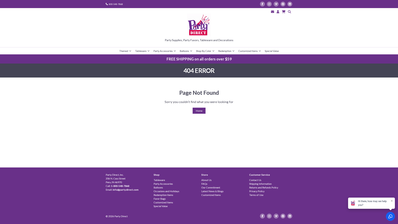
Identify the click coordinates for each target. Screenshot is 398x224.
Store (204, 174)
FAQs (204, 183)
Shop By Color (203, 50)
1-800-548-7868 (120, 185)
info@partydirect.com (126, 189)
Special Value (272, 50)
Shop (157, 174)
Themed (123, 50)
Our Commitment (210, 187)
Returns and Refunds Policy (263, 187)
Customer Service (259, 174)
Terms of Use (256, 194)
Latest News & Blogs (212, 191)
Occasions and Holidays (166, 191)
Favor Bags (160, 198)
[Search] (289, 11)
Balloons (184, 50)
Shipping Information (260, 183)
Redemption (224, 50)
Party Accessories (163, 50)
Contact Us (255, 179)
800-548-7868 (116, 4)
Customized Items (248, 50)
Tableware (140, 50)
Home (199, 110)
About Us (206, 179)
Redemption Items (163, 194)
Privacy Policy (256, 191)
